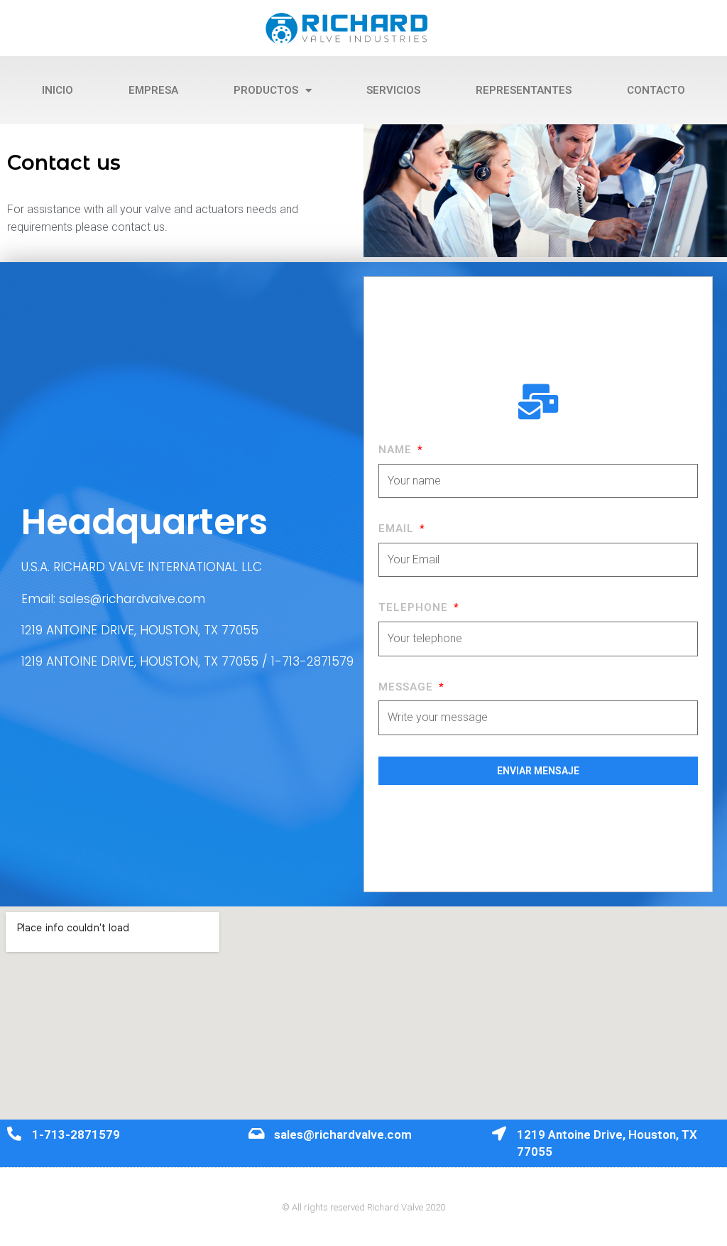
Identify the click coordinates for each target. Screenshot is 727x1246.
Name (396, 449)
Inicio (57, 90)
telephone (415, 607)
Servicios (393, 90)
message (407, 687)
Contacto (656, 90)
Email (397, 528)
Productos (266, 90)
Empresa (153, 90)
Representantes (524, 90)
